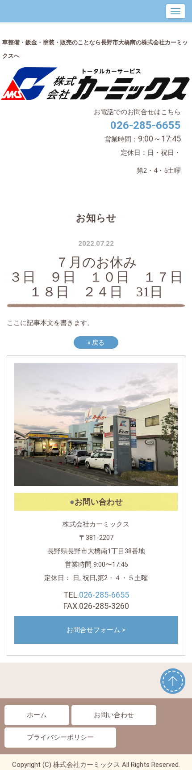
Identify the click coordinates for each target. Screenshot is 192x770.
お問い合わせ (114, 715)
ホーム (37, 715)
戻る (96, 342)
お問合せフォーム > (96, 630)
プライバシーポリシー (60, 737)
